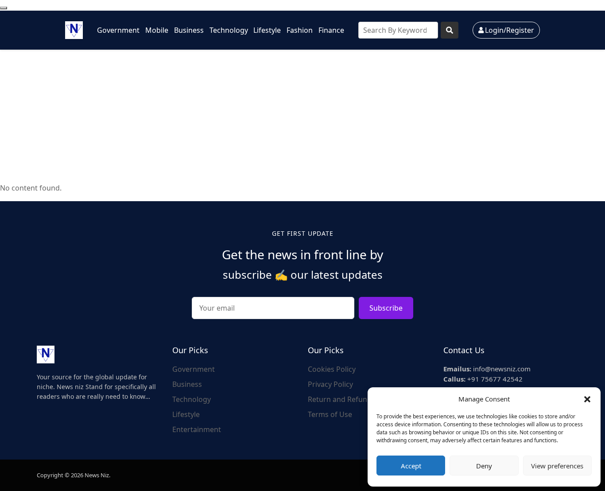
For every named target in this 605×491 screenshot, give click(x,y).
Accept (411, 465)
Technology (228, 30)
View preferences (557, 465)
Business (189, 30)
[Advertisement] (302, 116)
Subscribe (386, 308)
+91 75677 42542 (483, 378)
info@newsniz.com (487, 368)
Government (118, 30)
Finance (331, 30)
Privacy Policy (330, 384)
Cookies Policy (332, 369)
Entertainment (196, 429)
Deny (484, 465)
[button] (587, 398)
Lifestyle (267, 30)
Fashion (300, 30)
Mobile (156, 30)
